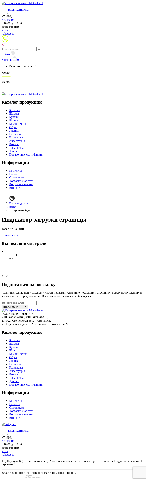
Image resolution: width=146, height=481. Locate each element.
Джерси (14, 151)
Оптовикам (16, 177)
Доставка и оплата (21, 180)
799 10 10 (8, 19)
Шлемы (14, 113)
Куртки (14, 117)
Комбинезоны (18, 123)
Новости (14, 174)
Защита (14, 130)
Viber (5, 30)
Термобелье (16, 147)
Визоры (14, 144)
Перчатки (15, 134)
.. (2, 269)
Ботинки (14, 110)
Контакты (15, 170)
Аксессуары (17, 140)
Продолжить (10, 235)
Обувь (13, 127)
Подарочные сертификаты (26, 154)
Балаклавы (16, 137)
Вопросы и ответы (21, 184)
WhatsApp (8, 33)
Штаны (14, 120)
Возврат (14, 187)
